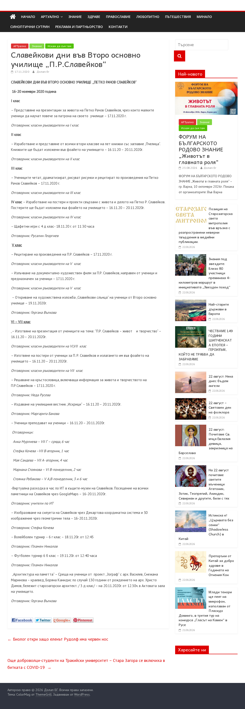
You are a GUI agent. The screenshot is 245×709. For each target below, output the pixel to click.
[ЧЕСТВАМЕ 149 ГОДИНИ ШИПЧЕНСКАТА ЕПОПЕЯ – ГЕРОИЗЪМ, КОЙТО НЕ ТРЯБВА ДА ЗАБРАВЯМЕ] (190, 329)
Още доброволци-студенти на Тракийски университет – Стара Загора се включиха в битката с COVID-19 (86, 664)
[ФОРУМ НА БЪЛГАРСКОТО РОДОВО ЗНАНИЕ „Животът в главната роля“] (206, 84)
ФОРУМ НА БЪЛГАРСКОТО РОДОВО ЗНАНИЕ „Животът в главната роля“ (201, 149)
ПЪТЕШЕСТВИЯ (178, 16)
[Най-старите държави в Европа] (190, 302)
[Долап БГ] (12, 17)
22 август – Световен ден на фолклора (220, 407)
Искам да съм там (59, 46)
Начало (28, 16)
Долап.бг (43, 71)
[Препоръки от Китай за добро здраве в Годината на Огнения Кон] (190, 554)
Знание (37, 46)
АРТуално (50, 16)
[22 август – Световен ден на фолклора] (190, 401)
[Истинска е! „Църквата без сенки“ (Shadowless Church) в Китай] (190, 513)
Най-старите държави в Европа (219, 309)
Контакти (118, 26)
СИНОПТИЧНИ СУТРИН (30, 26)
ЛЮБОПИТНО (147, 16)
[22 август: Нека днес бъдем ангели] (190, 374)
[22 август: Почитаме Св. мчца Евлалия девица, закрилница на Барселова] (190, 427)
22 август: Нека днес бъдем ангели (221, 381)
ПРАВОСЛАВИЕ (118, 16)
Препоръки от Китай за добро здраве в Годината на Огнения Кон (221, 565)
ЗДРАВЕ (94, 16)
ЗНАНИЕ (75, 16)
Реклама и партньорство (79, 26)
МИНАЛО (204, 16)
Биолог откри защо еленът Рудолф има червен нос (57, 639)
